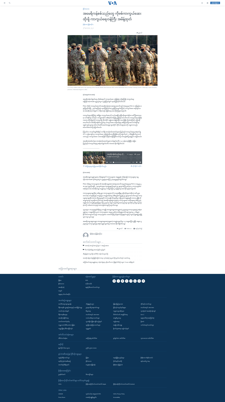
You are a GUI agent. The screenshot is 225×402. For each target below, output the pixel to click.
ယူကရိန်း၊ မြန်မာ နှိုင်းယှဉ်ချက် (94, 321)
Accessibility (116, 397)
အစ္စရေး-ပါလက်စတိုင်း (64, 294)
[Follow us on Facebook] (114, 281)
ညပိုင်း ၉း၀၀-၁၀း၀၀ (91, 348)
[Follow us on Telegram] (131, 281)
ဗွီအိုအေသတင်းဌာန (114, 156)
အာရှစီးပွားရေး (117, 318)
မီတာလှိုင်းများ (89, 374)
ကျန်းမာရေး (116, 321)
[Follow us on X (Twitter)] (118, 281)
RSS (86, 280)
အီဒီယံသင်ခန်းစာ (62, 338)
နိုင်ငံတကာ (86, 9)
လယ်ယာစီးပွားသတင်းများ (93, 318)
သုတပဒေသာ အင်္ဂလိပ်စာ (147, 338)
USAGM (60, 394)
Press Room (61, 397)
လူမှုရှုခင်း (88, 328)
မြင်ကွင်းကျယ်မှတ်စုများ (119, 307)
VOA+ (60, 384)
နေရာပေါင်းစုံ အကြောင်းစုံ (147, 318)
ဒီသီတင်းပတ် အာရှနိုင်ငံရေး (120, 314)
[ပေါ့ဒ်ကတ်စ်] (139, 281)
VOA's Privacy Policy (119, 394)
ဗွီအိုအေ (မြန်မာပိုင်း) (88, 24)
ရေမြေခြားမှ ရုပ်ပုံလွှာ (118, 357)
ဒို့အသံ (142, 321)
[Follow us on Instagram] (126, 281)
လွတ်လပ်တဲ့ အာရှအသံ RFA (93, 394)
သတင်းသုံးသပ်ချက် (63, 311)
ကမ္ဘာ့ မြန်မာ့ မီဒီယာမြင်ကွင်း (65, 328)
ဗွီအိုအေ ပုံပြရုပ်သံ (118, 364)
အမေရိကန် (61, 287)
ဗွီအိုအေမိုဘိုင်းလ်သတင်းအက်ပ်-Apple (96, 384)
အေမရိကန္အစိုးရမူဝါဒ (91, 397)
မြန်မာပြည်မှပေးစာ (118, 304)
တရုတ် (60, 291)
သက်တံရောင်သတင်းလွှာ (147, 325)
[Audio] (202, 3)
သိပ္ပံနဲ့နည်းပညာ (90, 304)
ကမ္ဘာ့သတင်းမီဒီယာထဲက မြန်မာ (66, 325)
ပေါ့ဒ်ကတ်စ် (88, 284)
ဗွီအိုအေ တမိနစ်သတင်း (147, 357)
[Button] (139, 33)
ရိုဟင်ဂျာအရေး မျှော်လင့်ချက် (121, 328)
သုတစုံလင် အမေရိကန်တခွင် (148, 311)
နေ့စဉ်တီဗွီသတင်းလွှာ (64, 357)
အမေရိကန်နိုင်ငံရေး (63, 318)
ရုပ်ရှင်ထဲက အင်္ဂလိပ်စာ (119, 338)
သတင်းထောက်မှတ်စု (64, 321)
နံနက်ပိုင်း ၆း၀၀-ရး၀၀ (64, 348)
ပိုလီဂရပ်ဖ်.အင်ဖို (117, 361)
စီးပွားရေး (88, 311)
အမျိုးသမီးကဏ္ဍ (117, 325)
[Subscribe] (143, 281)
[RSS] (135, 281)
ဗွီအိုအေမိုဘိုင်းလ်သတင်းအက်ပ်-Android (124, 384)
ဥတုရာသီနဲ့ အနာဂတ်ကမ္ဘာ (92, 307)
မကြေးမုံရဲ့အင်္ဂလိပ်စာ (91, 338)
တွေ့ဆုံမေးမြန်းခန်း (91, 364)
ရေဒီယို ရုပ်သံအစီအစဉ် (64, 361)
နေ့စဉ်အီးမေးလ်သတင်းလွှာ (92, 287)
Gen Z (142, 314)
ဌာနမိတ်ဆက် (61, 374)
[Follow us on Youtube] (122, 281)
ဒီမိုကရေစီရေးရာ (62, 314)
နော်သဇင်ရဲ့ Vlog (145, 361)
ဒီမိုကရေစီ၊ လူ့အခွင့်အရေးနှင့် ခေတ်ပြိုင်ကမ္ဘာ (70, 307)
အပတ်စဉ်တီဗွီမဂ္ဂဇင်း (63, 364)
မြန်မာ (59, 280)
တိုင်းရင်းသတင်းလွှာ (146, 304)
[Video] (207, 3)
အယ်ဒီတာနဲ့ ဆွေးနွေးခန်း (64, 304)
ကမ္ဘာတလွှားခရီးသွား (118, 311)
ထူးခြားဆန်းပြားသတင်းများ (93, 325)
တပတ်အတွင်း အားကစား (92, 314)
